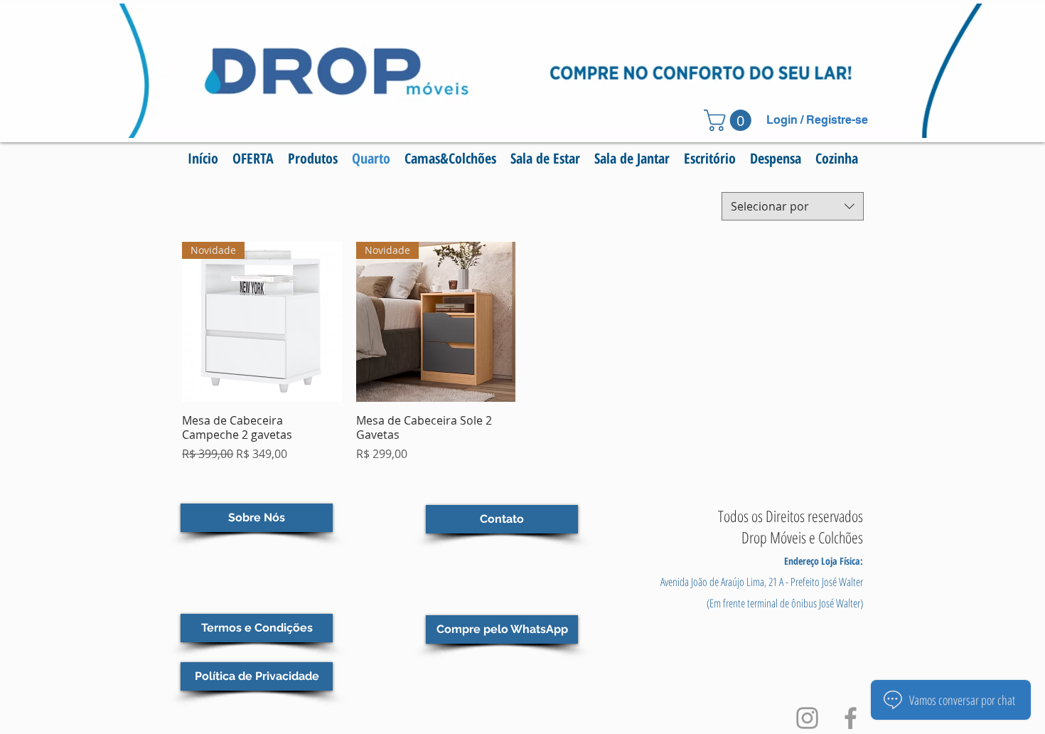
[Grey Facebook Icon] (850, 718)
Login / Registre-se (817, 120)
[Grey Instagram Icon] (807, 718)
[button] (730, 120)
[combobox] (793, 206)
